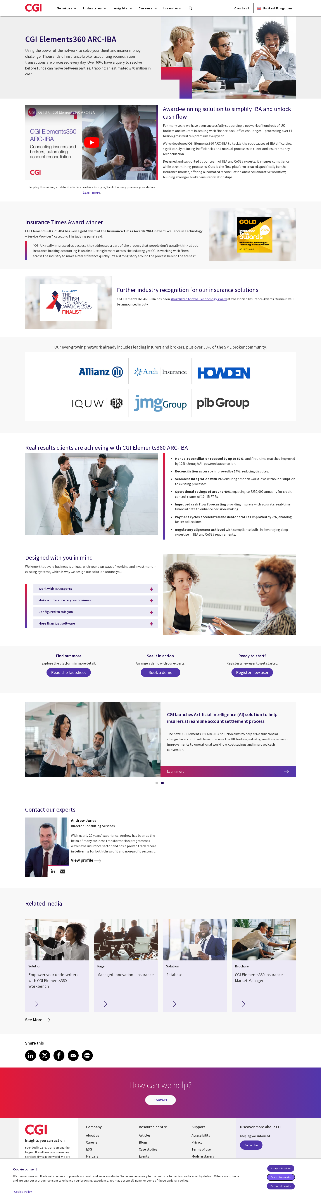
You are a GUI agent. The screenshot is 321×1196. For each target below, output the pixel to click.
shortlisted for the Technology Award (199, 299)
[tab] (157, 784)
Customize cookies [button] (281, 1177)
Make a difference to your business (64, 600)
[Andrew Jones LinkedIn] (53, 871)
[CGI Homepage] (33, 7)
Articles (144, 1135)
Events (144, 1156)
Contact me (63, 871)
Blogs (143, 1142)
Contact (241, 8)
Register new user (252, 672)
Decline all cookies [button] (281, 1186)
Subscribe (251, 1145)
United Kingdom (277, 8)
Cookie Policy (23, 1192)
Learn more (91, 192)
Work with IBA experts (55, 588)
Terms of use (201, 1149)
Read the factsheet (68, 672)
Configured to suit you (55, 611)
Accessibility (201, 1135)
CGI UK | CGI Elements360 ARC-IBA (66, 112)
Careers (91, 1142)
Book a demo (160, 672)
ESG (89, 1149)
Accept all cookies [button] (281, 1168)
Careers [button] (145, 8)
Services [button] (64, 8)
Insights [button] (120, 8)
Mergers (92, 1156)
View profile (82, 860)
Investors (172, 8)
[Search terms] (190, 8)
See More (37, 1019)
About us (92, 1135)
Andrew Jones (84, 820)
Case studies (148, 1149)
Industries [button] (92, 8)
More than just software (56, 623)
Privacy (197, 1142)
